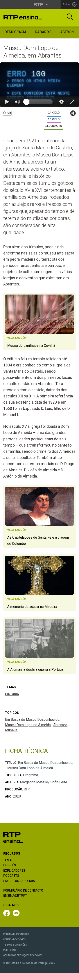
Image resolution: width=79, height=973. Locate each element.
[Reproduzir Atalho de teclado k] (7, 967)
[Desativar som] (28, 967)
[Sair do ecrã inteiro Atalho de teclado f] (72, 967)
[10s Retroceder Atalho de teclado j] (17, 967)
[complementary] (39, 486)
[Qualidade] (61, 967)
